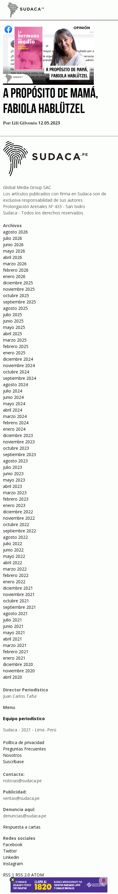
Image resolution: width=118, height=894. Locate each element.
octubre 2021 (16, 601)
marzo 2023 (15, 492)
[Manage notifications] (104, 881)
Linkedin (11, 857)
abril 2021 (12, 639)
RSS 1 (9, 875)
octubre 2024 (16, 372)
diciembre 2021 (18, 588)
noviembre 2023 (19, 442)
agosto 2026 (15, 232)
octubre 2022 (16, 524)
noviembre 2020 (19, 671)
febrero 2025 (15, 346)
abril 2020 (12, 677)
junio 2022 (13, 550)
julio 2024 (12, 391)
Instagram (13, 863)
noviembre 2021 (19, 594)
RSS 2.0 (22, 875)
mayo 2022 (14, 556)
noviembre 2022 (19, 518)
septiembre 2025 (19, 302)
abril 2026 (12, 257)
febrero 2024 (15, 422)
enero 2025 (14, 353)
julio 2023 (12, 467)
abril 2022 (12, 562)
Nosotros (12, 755)
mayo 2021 (14, 632)
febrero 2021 (15, 651)
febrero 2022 (15, 575)
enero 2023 (14, 505)
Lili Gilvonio (24, 123)
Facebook (12, 844)
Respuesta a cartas (22, 827)
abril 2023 (12, 486)
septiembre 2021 (19, 607)
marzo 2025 (15, 340)
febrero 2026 (15, 270)
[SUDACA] (26, 10)
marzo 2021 (15, 645)
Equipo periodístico (24, 718)
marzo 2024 (15, 416)
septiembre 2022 (19, 531)
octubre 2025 (16, 295)
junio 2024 (13, 397)
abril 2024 (12, 410)
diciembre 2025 (18, 283)
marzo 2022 (15, 569)
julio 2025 (12, 314)
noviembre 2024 (19, 365)
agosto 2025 (15, 308)
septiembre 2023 (19, 454)
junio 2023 (13, 473)
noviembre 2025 (19, 289)
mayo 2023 (14, 480)
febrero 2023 (15, 499)
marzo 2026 (15, 264)
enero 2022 (14, 581)
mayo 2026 (14, 251)
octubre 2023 (16, 448)
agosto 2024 (15, 384)
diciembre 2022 (18, 512)
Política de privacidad (23, 742)
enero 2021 (14, 658)
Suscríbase (13, 761)
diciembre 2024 (18, 359)
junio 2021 (13, 626)
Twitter (10, 851)
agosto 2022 (15, 537)
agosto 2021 (15, 613)
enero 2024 (14, 429)
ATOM (37, 875)
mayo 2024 (14, 403)
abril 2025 (12, 333)
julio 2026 (12, 238)
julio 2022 (12, 543)
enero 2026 (14, 276)
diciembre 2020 (18, 664)
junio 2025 (13, 321)
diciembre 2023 (18, 435)
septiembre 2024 (19, 378)
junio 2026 (13, 244)
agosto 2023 (15, 461)
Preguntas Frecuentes (24, 749)
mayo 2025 (14, 327)
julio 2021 (12, 620)
